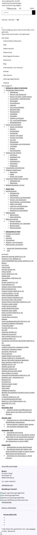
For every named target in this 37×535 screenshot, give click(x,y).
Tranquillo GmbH (7, 326)
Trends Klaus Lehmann (10, 317)
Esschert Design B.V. (8, 269)
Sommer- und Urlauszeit (14, 242)
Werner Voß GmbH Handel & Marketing (15, 360)
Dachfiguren (14, 195)
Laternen (13, 105)
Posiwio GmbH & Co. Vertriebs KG (13, 358)
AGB (4, 45)
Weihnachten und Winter (14, 245)
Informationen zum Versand (13, 68)
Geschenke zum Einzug (15, 433)
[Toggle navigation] (4, 8)
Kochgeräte (14, 133)
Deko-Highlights (15, 217)
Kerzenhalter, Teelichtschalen (20, 99)
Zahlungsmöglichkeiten (11, 79)
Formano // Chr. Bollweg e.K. (11, 259)
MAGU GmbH (6, 386)
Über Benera (7, 75)
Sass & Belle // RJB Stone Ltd (11, 278)
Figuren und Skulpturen (18, 94)
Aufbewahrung (15, 157)
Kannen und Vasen (16, 135)
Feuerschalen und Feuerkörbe (20, 198)
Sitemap (6, 83)
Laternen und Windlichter (19, 206)
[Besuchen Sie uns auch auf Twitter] (7, 520)
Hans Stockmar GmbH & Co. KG (12, 362)
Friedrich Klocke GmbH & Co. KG (13, 291)
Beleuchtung (14, 215)
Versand (32, 529)
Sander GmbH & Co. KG (10, 282)
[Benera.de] (11, 8)
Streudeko (13, 116)
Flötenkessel (14, 142)
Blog (4, 64)
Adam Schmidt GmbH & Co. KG (12, 313)
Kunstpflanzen (15, 103)
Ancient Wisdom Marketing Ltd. (12, 298)
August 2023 (6, 445)
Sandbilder (13, 114)
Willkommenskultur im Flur (15, 185)
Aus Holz (13, 140)
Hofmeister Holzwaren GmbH (12, 349)
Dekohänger (14, 92)
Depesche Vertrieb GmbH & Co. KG (13, 256)
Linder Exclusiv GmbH (9, 306)
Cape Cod (5, 395)
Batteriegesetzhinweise (11, 56)
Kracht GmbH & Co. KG (9, 274)
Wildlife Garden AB (8, 367)
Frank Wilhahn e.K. (8, 285)
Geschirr (13, 129)
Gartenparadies (11, 191)
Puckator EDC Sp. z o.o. (9, 328)
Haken (12, 174)
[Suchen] (33, 12)
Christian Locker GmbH (9, 304)
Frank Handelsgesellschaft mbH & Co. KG (16, 321)
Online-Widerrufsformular (12, 41)
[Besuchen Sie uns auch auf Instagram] (7, 525)
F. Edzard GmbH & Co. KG (10, 397)
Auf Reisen (13, 155)
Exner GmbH (6, 345)
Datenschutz (7, 52)
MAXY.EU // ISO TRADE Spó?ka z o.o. (14, 401)
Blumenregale (15, 226)
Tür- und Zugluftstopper (18, 120)
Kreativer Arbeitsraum (13, 170)
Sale (8, 251)
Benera (4, 263)
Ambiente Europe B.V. (9, 334)
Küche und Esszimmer (13, 125)
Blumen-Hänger (15, 221)
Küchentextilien (15, 151)
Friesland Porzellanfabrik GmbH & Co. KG (16, 375)
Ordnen (12, 148)
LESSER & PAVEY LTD (9, 339)
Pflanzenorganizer (12, 219)
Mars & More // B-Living (10, 373)
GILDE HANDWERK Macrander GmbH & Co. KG (17, 261)
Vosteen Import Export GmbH (12, 287)
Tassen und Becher (16, 127)
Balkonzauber (10, 213)
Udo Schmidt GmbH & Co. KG (12, 336)
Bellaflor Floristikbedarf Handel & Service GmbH (18, 393)
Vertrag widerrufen (10, 514)
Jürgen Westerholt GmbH (10, 308)
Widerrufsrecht (8, 49)
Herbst (8, 236)
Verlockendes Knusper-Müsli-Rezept (19, 447)
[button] (25, 8)
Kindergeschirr (15, 161)
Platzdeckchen (15, 112)
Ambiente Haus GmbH (9, 310)
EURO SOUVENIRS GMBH (10, 295)
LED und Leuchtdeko (17, 107)
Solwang (4, 280)
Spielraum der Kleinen (13, 153)
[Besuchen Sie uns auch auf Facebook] (7, 518)
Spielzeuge (13, 166)
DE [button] (20, 8)
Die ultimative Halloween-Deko (17, 427)
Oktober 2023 (6, 418)
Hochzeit (9, 238)
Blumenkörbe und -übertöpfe (20, 223)
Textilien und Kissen (17, 118)
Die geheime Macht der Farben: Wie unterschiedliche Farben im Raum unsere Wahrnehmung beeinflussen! (20, 451)
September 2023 (7, 430)
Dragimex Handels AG (9, 332)
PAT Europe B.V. (7, 354)
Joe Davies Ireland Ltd (9, 351)
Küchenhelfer (14, 131)
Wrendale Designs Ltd (9, 369)
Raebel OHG (6, 276)
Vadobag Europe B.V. (9, 390)
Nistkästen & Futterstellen (19, 211)
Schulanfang (10, 240)
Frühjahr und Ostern (13, 234)
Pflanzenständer (15, 228)
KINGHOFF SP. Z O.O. (9, 403)
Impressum (7, 60)
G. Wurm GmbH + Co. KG (10, 293)
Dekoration (13, 159)
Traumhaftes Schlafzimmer (15, 168)
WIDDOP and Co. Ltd (9, 364)
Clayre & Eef (6, 267)
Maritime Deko (15, 110)
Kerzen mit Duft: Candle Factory (21, 97)
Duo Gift (4, 330)
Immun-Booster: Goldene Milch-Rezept (20, 424)
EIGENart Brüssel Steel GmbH (12, 371)
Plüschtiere (14, 164)
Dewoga (4, 319)
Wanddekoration (15, 122)
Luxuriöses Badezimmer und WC (17, 179)
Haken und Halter (16, 204)
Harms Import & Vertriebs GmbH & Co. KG (16, 302)
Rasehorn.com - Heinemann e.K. (13, 377)
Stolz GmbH (6, 388)
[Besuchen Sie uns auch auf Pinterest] (7, 523)
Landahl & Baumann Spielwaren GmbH (15, 347)
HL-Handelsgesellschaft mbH (11, 399)
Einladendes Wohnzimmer (15, 90)
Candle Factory (7, 315)
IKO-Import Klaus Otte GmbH (12, 300)
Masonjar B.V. (6, 380)
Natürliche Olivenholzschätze (17, 248)
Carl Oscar (5, 265)
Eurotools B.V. (6, 382)
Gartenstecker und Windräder (20, 202)
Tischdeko (13, 146)
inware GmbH (6, 272)
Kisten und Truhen (16, 176)
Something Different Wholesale (12, 323)
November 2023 (7, 408)
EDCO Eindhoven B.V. (9, 289)
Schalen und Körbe (16, 138)
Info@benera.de (7, 485)
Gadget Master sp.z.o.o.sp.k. (11, 356)
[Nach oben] (1, 533)
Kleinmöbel (14, 101)
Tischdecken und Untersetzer (20, 144)
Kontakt (6, 71)
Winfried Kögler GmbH (9, 384)
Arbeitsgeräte (14, 193)
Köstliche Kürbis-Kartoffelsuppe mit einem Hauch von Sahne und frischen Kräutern (19, 412)
